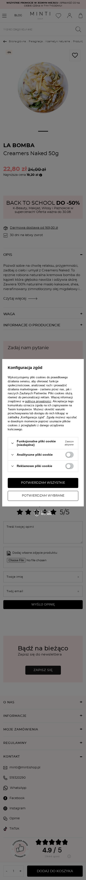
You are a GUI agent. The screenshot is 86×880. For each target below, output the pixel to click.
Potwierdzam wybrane (43, 495)
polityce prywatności (38, 401)
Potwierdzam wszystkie (43, 482)
